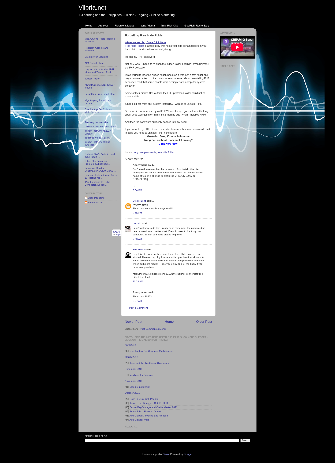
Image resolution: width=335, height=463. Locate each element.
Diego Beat (139, 201)
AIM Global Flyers (139, 420)
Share (116, 232)
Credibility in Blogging (96, 57)
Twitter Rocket (92, 78)
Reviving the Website (96, 122)
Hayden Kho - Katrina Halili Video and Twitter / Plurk (99, 71)
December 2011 (133, 369)
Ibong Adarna (147, 25)
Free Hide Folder (134, 45)
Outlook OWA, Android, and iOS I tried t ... (100, 155)
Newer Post (133, 321)
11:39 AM (138, 281)
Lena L (137, 223)
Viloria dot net (95, 202)
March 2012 (131, 357)
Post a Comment (138, 308)
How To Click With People (144, 399)
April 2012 (130, 345)
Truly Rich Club (169, 25)
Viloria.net (92, 7)
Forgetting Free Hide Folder (100, 94)
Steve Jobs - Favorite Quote (145, 411)
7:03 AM (137, 239)
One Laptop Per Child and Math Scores (151, 351)
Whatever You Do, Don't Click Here (145, 42)
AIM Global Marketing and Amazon (148, 415)
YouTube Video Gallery (97, 137)
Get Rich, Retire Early (196, 25)
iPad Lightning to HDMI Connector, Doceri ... (97, 183)
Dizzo (166, 454)
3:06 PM (137, 190)
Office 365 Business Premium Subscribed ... (97, 162)
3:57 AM (137, 301)
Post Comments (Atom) (153, 329)
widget (118, 234)
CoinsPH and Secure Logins (100, 126)
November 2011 (133, 381)
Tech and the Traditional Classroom (149, 363)
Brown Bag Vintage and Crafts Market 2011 (153, 407)
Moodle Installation (140, 387)
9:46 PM (137, 213)
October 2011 (132, 393)
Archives (103, 25)
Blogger (188, 454)
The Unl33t (139, 249)
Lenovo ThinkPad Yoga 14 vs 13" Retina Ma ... (101, 176)
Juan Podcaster (96, 198)
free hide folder (166, 152)
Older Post (204, 321)
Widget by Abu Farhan (131, 427)
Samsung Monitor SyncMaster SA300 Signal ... (100, 169)
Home (88, 25)
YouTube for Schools (141, 375)
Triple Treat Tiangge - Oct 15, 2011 (149, 403)
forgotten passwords (145, 152)
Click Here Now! (168, 143)
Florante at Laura (124, 25)
